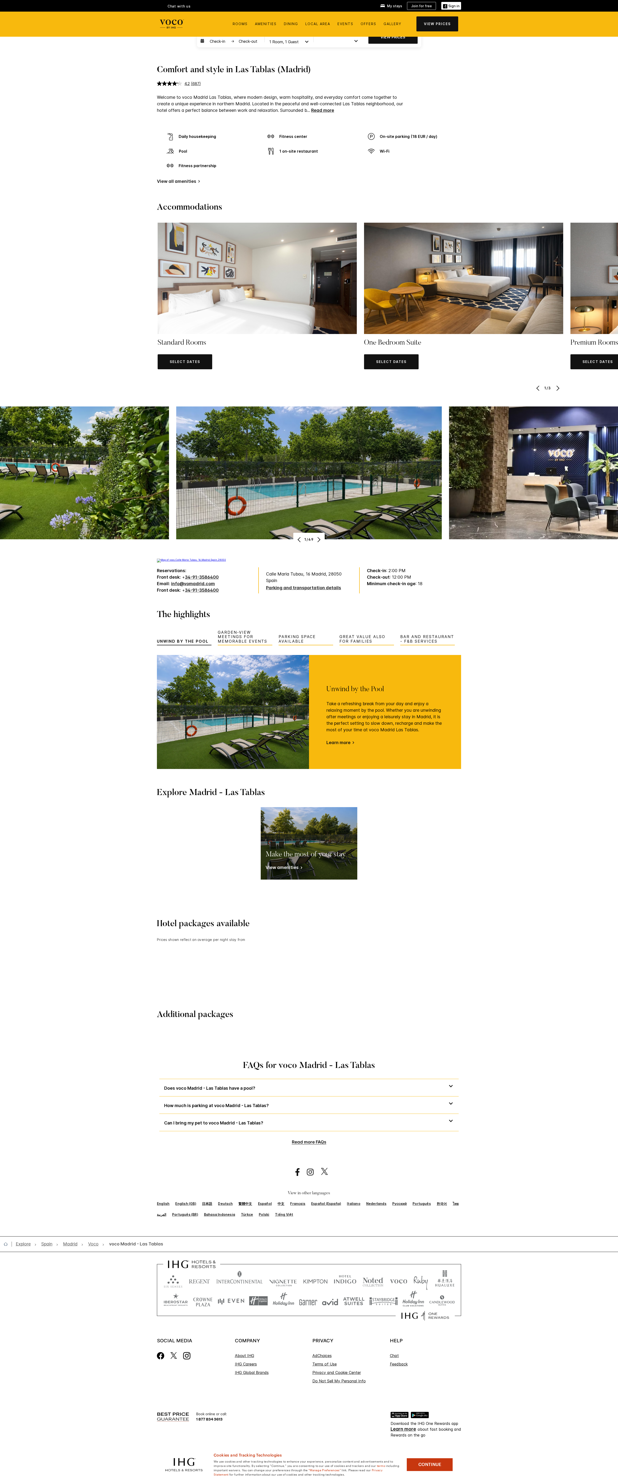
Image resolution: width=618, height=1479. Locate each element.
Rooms (240, 24)
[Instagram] (186, 1355)
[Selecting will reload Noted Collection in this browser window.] (373, 1280)
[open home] (8, 1244)
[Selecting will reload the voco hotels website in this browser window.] (398, 1280)
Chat (394, 1355)
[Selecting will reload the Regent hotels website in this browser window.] (199, 1280)
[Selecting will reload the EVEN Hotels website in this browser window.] (231, 1301)
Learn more (338, 742)
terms (381, 1465)
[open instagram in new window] (308, 1172)
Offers (368, 24)
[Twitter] (173, 1355)
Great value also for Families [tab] (362, 638)
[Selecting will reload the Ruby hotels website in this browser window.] (421, 1280)
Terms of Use (324, 1364)
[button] (451, 5)
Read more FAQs (309, 1142)
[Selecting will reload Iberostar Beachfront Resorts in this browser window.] (176, 1301)
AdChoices (322, 1355)
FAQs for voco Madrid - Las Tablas (309, 1066)
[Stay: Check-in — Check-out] (230, 41)
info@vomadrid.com (193, 583)
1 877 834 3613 (209, 1419)
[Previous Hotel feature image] (299, 539)
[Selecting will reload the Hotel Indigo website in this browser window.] (345, 1280)
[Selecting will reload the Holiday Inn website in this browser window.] (283, 1301)
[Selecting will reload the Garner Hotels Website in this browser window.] (308, 1301)
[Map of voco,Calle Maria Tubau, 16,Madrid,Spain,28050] (191, 559)
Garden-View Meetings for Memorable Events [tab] (242, 637)
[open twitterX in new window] (322, 1172)
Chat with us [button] (179, 6)
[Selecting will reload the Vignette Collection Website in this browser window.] (283, 1280)
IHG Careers (246, 1364)
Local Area (317, 24)
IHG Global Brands (252, 1372)
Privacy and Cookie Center (336, 1372)
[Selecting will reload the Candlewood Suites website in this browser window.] (442, 1301)
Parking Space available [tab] (297, 638)
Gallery (392, 24)
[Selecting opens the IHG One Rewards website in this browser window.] (425, 1316)
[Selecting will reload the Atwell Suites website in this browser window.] (354, 1301)
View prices (392, 37)
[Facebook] (160, 1355)
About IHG (244, 1355)
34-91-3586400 (202, 577)
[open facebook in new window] (295, 1172)
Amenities (266, 24)
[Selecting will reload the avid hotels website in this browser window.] (330, 1301)
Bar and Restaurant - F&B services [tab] (427, 638)
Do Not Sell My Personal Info (339, 1381)
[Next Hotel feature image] (318, 539)
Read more (322, 110)
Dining (291, 24)
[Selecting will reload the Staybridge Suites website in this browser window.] (384, 1301)
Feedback (399, 1364)
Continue (429, 1464)
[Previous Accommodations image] (538, 388)
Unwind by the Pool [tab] (183, 641)
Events (345, 24)
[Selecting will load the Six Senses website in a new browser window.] (173, 1280)
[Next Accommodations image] (557, 388)
